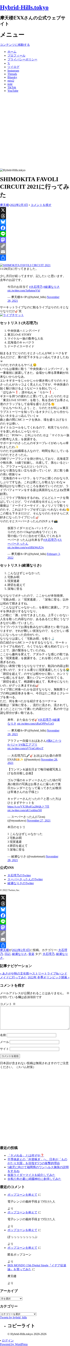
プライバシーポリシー (22, 59)
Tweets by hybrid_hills (13, 1317)
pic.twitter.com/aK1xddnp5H (24, 810)
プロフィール (16, 55)
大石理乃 (49, 954)
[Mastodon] (35, 240)
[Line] (35, 234)
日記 (7, 954)
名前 (3, 1035)
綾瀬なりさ (19, 954)
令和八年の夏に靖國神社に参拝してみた (34, 1178)
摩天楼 (4, 205)
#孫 (48, 740)
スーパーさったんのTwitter (25, 879)
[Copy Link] (35, 246)
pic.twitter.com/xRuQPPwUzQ (35, 723)
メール (4, 1041)
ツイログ (13, 66)
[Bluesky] (35, 222)
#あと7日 (43, 806)
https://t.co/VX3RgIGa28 (22, 806)
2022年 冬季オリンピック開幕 (48, 977)
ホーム (11, 51)
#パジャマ (14, 744)
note (10, 84)
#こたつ (56, 740)
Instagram (13, 70)
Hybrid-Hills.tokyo (24, 7)
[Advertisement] (35, 132)
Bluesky (12, 77)
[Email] (35, 252)
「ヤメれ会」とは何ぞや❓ (25, 1155)
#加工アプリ (29, 744)
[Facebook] (35, 228)
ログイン (8, 1340)
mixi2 (10, 80)
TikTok (11, 87)
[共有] (35, 258)
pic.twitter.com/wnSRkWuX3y (25, 547)
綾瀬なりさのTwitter (20, 883)
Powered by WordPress (14, 1344)
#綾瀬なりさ (51, 286)
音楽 (31, 954)
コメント (8, 1004)
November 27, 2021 (39, 820)
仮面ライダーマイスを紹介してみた (31, 1175)
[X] (35, 210)
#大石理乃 (36, 286)
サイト (4, 1048)
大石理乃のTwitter (19, 875)
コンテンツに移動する (15, 44)
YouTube (12, 90)
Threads (12, 74)
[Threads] (35, 216)
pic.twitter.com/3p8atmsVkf (23, 290)
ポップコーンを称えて (22, 1194)
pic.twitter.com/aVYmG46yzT (25, 748)
